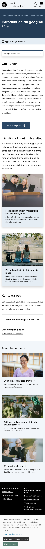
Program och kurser (37, 15)
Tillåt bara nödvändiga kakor (16, 539)
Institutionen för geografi (12, 333)
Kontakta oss (7, 491)
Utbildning (12, 15)
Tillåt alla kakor (10, 544)
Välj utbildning (23, 15)
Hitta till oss (7, 499)
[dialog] (22, 532)
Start (4, 15)
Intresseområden (31, 499)
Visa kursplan (14, 125)
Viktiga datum (30, 503)
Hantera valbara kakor (12, 534)
